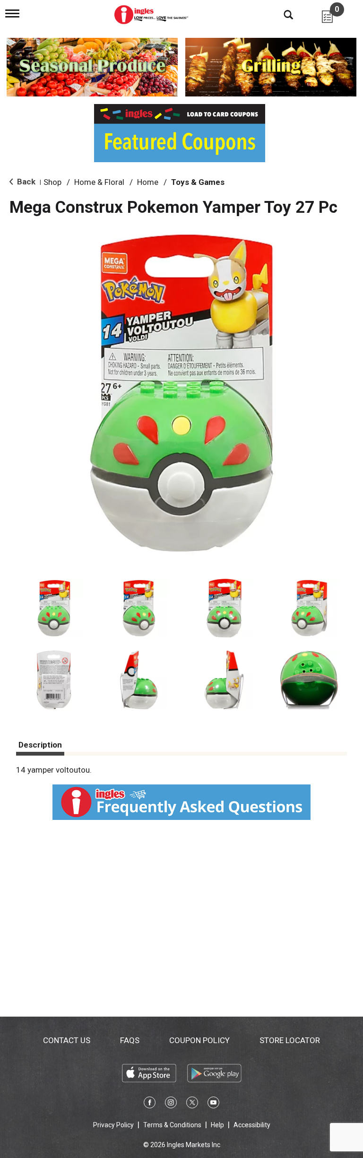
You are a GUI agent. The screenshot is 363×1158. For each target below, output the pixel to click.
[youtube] (213, 1104)
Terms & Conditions (172, 1125)
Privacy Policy (113, 1125)
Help (217, 1125)
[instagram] (171, 1104)
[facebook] (150, 1104)
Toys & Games (198, 182)
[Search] (281, 14)
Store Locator (289, 1040)
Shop (52, 182)
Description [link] (40, 744)
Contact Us (66, 1040)
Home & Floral (99, 182)
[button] (54, 608)
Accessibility (251, 1125)
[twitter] (192, 1104)
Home (147, 182)
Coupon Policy (199, 1040)
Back (25, 181)
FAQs (129, 1040)
